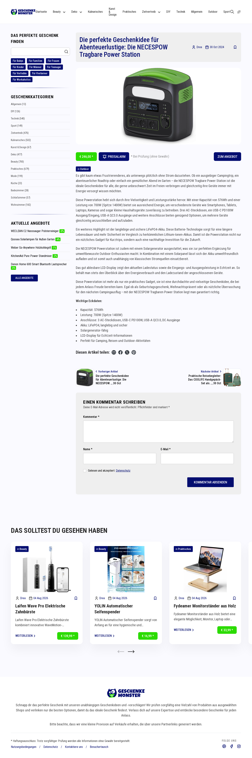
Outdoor (213, 11)
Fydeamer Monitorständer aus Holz (205, 606)
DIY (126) (15, 111)
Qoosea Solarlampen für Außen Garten (35, 239)
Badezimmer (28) (20, 190)
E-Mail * (166, 449)
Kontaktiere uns (74, 747)
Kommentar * (91, 417)
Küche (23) (16, 183)
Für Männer (35, 67)
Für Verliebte (20, 73)
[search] (232, 12)
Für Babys (18, 60)
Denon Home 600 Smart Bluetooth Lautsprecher (39, 265)
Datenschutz (123, 470)
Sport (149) (17, 125)
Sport (226, 11)
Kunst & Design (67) (21, 147)
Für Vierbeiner (39, 73)
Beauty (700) (17, 161)
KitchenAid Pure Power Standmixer (34, 256)
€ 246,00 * (86, 156)
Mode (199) (17, 176)
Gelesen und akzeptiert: (109, 470)
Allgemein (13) (18, 104)
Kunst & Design (113, 11)
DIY (168, 11)
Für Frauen (53, 60)
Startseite (41, 11)
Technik (180, 11)
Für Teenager (54, 67)
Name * (87, 449)
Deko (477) (16, 154)
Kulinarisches (95, 11)
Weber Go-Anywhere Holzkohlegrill (33, 247)
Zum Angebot (227, 156)
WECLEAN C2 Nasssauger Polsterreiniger (37, 231)
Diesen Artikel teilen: (93, 352)
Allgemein (196, 11)
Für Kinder (18, 67)
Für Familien (35, 60)
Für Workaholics (22, 79)
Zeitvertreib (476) (20, 132)
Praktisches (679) (20, 168)
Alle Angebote (24, 277)
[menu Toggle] (239, 12)
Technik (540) (18, 118)
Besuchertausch (99, 747)
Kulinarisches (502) (21, 140)
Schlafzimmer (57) (20, 197)
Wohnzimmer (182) (21, 204)
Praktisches (129, 11)
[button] (131, 651)
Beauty (23, 549)
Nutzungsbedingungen (23, 747)
